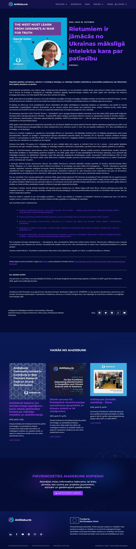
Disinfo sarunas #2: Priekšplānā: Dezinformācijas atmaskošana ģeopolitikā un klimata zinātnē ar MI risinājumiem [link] (67, 405)
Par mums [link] (60, 4)
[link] (18, 4)
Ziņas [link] (87, 4)
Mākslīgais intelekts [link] (26, 310)
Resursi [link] (97, 4)
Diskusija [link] (49, 310)
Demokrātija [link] (40, 310)
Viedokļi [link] (73, 65)
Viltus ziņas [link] (42, 313)
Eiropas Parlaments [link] (29, 313)
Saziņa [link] (110, 4)
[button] (99, 313)
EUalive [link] (45, 262)
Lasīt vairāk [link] (14, 440)
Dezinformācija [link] (14, 313)
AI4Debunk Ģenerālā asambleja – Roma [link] (102, 401)
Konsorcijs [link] (76, 4)
